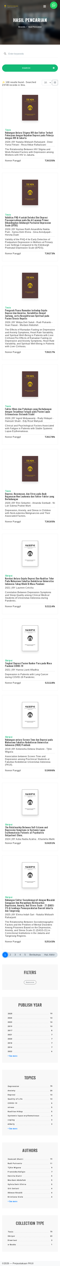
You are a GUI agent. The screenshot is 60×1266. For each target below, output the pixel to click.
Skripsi (11, 1236)
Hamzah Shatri (15, 1159)
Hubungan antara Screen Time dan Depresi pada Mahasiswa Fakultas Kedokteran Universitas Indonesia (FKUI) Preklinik (29, 742)
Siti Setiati (13, 1188)
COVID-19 (12, 1103)
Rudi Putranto (15, 1163)
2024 (10, 1018)
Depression (13, 1086)
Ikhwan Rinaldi (15, 1193)
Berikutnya (35, 955)
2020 (10, 1039)
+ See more (12, 1055)
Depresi (11, 1095)
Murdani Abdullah (17, 1180)
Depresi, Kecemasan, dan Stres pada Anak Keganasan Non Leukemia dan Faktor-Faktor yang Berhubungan (29, 496)
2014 (10, 1047)
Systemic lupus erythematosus (23, 1116)
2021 (10, 1035)
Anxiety (11, 1091)
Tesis (10, 1232)
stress (11, 1107)
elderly (11, 1124)
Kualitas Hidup (15, 1111)
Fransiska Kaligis (16, 1172)
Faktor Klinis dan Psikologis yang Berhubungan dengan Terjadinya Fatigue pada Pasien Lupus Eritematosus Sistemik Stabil (28, 411)
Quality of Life (15, 1099)
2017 (10, 1030)
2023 (10, 1022)
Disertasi (12, 1240)
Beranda (22, 27)
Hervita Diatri (15, 1176)
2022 (10, 1051)
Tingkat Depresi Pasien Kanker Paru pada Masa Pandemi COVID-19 (28, 665)
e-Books (12, 1245)
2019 (10, 1026)
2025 (10, 1014)
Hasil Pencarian (35, 27)
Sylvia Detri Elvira (17, 1184)
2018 (10, 1043)
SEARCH (26, 68)
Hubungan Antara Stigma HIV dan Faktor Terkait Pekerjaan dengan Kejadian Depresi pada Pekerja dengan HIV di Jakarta (29, 135)
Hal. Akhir (49, 955)
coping (11, 1120)
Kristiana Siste (15, 1197)
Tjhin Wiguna (14, 1168)
